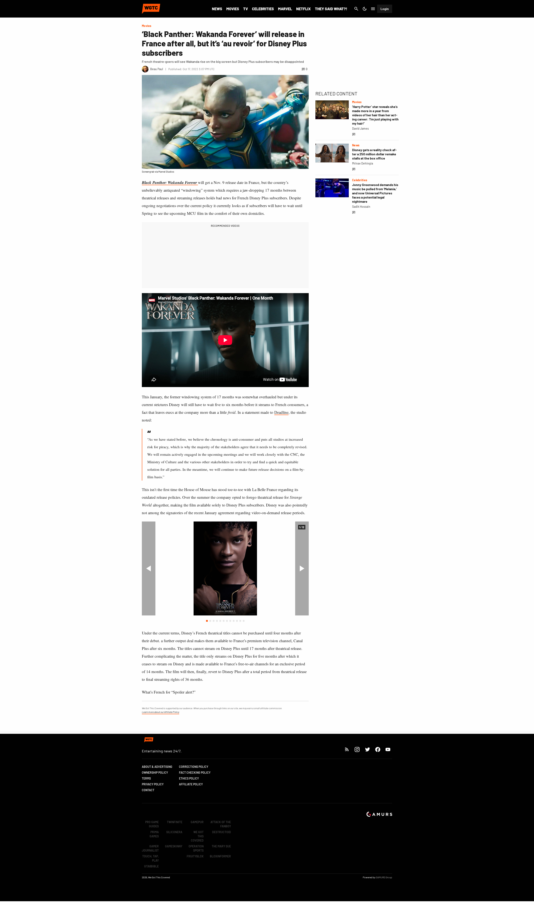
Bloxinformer (220, 856)
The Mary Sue (221, 846)
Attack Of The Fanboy (220, 824)
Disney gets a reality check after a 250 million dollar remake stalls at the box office (374, 154)
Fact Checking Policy (194, 772)
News (217, 8)
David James (360, 128)
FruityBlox (195, 856)
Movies (232, 8)
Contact (148, 790)
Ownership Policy (155, 772)
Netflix (303, 8)
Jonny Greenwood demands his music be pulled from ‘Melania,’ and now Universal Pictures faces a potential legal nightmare (375, 193)
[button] (207, 621)
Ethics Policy (189, 778)
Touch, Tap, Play (150, 858)
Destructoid (221, 832)
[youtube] (388, 749)
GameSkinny (173, 846)
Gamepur (197, 822)
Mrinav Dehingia (362, 163)
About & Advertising (157, 766)
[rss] (347, 749)
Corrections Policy (193, 766)
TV (245, 8)
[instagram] (357, 749)
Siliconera (174, 832)
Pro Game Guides (152, 824)
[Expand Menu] (373, 9)
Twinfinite (174, 822)
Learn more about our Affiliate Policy (160, 711)
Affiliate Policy (191, 784)
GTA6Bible (151, 866)
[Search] (356, 9)
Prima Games (154, 834)
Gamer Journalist (150, 848)
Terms (146, 778)
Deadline (281, 412)
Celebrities (263, 8)
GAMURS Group (384, 877)
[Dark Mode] (364, 9)
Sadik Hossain (361, 206)
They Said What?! (331, 8)
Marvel (285, 8)
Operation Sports (196, 848)
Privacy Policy (153, 784)
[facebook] (377, 749)
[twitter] (367, 749)
